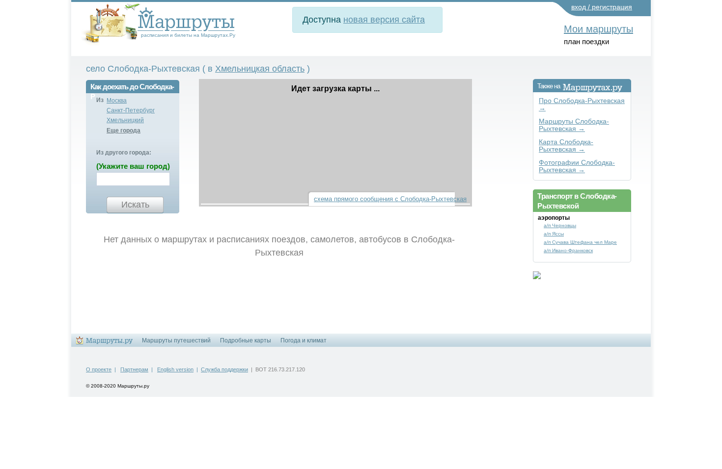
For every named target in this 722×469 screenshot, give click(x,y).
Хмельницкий (125, 120)
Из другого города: (123, 152)
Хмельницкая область (260, 69)
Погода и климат (303, 340)
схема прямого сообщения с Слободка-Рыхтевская (390, 199)
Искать (135, 204)
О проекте (98, 369)
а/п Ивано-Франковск (568, 250)
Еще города (123, 130)
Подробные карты (245, 340)
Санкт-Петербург (131, 110)
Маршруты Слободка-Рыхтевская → (574, 125)
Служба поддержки (224, 369)
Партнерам (134, 369)
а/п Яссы (554, 233)
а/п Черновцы (560, 225)
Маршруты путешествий (176, 340)
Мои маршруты (598, 29)
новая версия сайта (384, 20)
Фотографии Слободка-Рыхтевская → (577, 166)
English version (175, 369)
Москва (117, 100)
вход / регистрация (601, 7)
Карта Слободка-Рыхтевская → (566, 145)
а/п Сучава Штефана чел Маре (580, 242)
